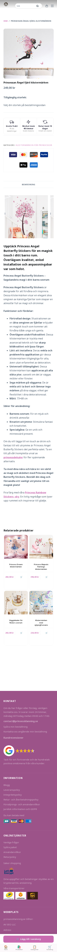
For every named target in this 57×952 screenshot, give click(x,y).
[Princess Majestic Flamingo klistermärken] (41, 547)
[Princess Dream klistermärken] (16, 547)
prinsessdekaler (13, 457)
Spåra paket (10, 847)
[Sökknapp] (37, 5)
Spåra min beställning (15, 726)
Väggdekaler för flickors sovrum (16, 621)
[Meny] (52, 6)
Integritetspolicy (12, 794)
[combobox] (25, 5)
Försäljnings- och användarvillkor (21, 804)
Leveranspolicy (11, 789)
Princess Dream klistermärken (16, 565)
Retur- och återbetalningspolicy (20, 799)
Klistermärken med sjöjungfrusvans (41, 622)
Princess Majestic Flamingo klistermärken (41, 566)
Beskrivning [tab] (28, 184)
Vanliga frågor (11, 842)
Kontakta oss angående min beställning (25, 731)
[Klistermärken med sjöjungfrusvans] (41, 602)
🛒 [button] (21, 577)
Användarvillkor (12, 852)
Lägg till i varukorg (30, 939)
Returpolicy (9, 856)
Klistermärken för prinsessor (34, 145)
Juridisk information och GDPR (20, 809)
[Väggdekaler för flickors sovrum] (16, 602)
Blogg (6, 784)
